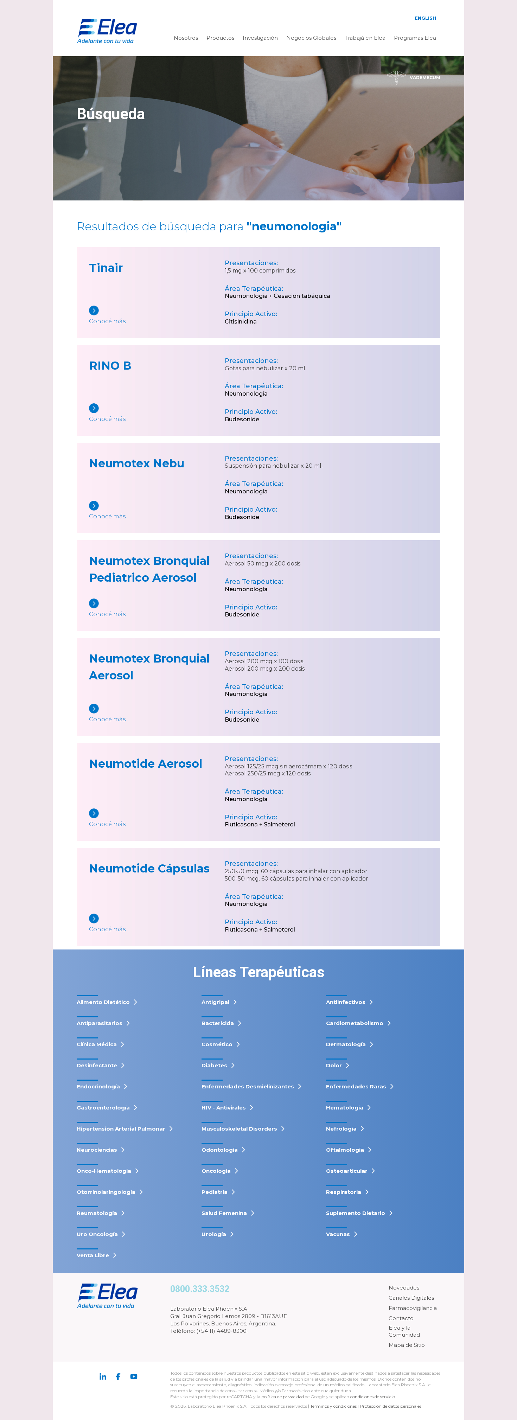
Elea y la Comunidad (404, 1331)
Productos (220, 37)
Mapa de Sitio (407, 1345)
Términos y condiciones (333, 1406)
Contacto (401, 1318)
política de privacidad (283, 1396)
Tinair (106, 268)
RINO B (110, 365)
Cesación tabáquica (302, 296)
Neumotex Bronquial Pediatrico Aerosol (149, 569)
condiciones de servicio (372, 1396)
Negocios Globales (311, 37)
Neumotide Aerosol (145, 763)
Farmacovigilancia (413, 1308)
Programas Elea (415, 37)
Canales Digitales (411, 1297)
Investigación (260, 37)
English (425, 18)
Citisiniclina (241, 321)
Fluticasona (241, 824)
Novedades (404, 1287)
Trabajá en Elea (365, 37)
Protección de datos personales (390, 1406)
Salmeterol (279, 824)
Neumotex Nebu (136, 463)
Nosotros (186, 37)
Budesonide (242, 419)
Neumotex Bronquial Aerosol (149, 667)
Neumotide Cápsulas (149, 868)
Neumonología (246, 296)
